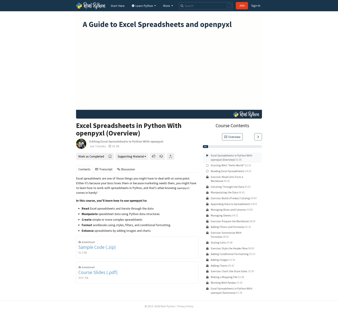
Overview (234, 137)
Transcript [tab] (105, 169)
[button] (154, 156)
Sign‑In (255, 6)
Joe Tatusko (97, 146)
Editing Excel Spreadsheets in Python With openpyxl (126, 141)
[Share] (170, 156)
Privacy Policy (185, 306)
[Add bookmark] (110, 156)
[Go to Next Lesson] (258, 136)
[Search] (181, 5)
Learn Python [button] (144, 6)
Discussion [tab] (128, 169)
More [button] (167, 6)
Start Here (117, 6)
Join (242, 5)
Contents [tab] (84, 169)
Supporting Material (131, 156)
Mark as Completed (91, 156)
